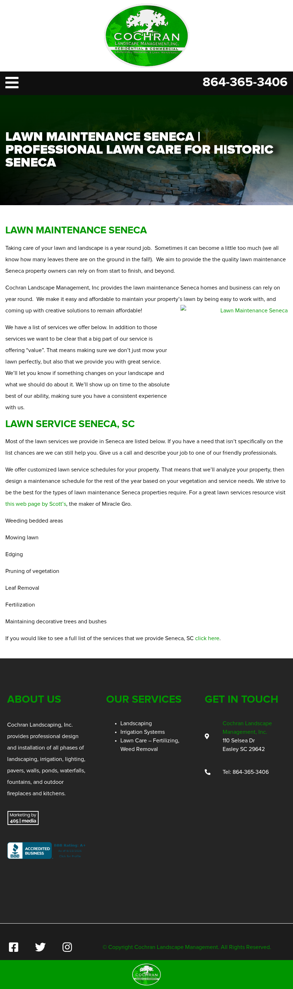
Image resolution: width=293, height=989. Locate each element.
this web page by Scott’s (35, 504)
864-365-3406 (245, 82)
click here (207, 638)
